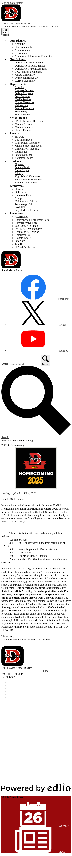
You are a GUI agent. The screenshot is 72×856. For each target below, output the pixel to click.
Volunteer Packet (24, 157)
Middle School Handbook (28, 145)
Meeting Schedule (24, 124)
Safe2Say (20, 240)
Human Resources (24, 102)
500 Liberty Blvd (10, 670)
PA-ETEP (20, 207)
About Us (20, 43)
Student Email (22, 167)
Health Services (23, 99)
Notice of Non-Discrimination (24, 682)
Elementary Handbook (27, 148)
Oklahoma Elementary (27, 77)
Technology (21, 111)
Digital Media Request (27, 210)
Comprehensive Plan (26, 222)
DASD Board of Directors (29, 121)
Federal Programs (24, 93)
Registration (21, 53)
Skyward (19, 136)
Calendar (13, 685)
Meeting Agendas (24, 127)
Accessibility (21, 216)
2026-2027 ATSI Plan (26, 225)
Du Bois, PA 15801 (30, 670)
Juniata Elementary (25, 74)
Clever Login (22, 170)
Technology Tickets (25, 204)
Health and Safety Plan (27, 231)
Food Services (22, 96)
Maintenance (21, 105)
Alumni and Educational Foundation (34, 56)
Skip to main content (12, 2)
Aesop (18, 198)
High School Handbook (27, 142)
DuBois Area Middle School (30, 65)
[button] (17, 40)
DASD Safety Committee (28, 228)
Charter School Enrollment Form (32, 219)
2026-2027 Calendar (26, 247)
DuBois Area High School (29, 62)
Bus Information (23, 139)
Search (5, 363)
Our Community (23, 47)
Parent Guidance (23, 154)
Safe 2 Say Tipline (17, 694)
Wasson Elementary (25, 80)
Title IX (19, 244)
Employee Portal (23, 195)
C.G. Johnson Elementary (28, 71)
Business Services (24, 90)
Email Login (14, 691)
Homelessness (22, 234)
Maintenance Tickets (26, 201)
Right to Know (23, 237)
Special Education (24, 108)
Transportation (22, 114)
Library (19, 173)
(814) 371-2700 (58, 670)
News (4, 440)
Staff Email (21, 192)
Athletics (19, 87)
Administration (22, 50)
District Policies (23, 130)
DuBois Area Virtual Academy (31, 68)
